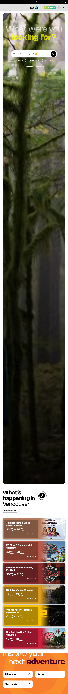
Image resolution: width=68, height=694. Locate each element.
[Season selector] (42, 495)
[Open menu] (64, 7)
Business (38, 1)
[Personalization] (59, 7)
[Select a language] (4, 7)
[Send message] (53, 54)
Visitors (29, 1)
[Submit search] (66, 2)
